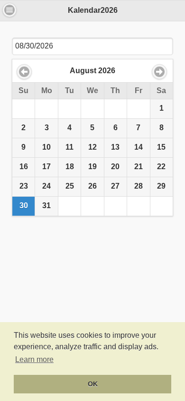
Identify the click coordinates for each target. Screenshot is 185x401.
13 (115, 147)
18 (69, 166)
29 (161, 186)
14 (138, 147)
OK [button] (93, 384)
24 (46, 186)
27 (115, 186)
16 (23, 166)
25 (69, 186)
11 (69, 147)
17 (46, 166)
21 (138, 166)
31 (46, 205)
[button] (9, 10)
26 (92, 186)
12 (92, 147)
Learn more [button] (34, 359)
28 (138, 186)
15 (161, 147)
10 (46, 147)
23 (23, 186)
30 (23, 205)
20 (115, 166)
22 (161, 166)
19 (92, 166)
